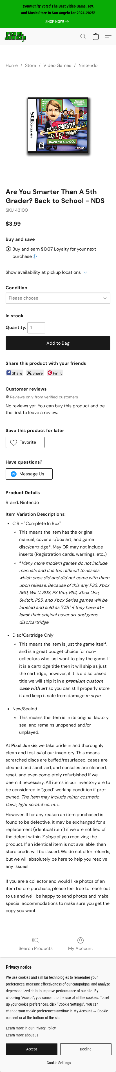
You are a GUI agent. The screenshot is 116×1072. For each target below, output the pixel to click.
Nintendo (88, 65)
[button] (16, 36)
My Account (80, 948)
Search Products (36, 948)
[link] (58, 21)
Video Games (57, 65)
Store (30, 65)
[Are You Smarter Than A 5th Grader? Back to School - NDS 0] (58, 127)
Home (12, 65)
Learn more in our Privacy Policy (31, 1028)
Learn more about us (22, 1035)
